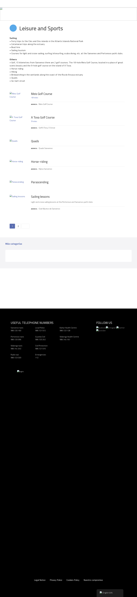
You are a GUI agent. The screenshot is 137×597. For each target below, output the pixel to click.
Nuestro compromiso (93, 580)
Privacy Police (56, 580)
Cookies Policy (72, 580)
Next (25, 226)
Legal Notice (39, 580)
